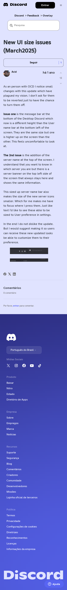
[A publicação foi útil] (61, 73)
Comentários (14, 469)
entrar (16, 306)
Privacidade (13, 521)
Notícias (11, 434)
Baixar (10, 383)
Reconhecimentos (17, 538)
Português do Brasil (22, 350)
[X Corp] (9, 274)
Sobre (10, 417)
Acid (14, 72)
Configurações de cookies (22, 526)
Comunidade (14, 480)
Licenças (11, 543)
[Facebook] (4, 274)
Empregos (12, 423)
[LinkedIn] (14, 274)
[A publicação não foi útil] (61, 83)
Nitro (10, 388)
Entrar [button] (45, 5)
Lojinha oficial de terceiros (22, 497)
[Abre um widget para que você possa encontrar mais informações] (54, 584)
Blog (9, 463)
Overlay (48, 15)
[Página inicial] (15, 5)
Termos (11, 515)
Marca (10, 429)
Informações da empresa (21, 549)
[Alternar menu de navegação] (61, 5)
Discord (19, 15)
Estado (10, 394)
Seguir (33, 62)
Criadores (12, 475)
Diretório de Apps (17, 399)
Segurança (13, 458)
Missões (11, 491)
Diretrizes (12, 532)
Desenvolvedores (17, 486)
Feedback (33, 15)
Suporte (11, 452)
